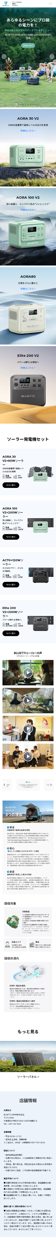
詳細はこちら (28, 130)
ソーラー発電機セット (28, 1077)
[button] (4, 56)
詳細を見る (28, 44)
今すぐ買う (11, 485)
